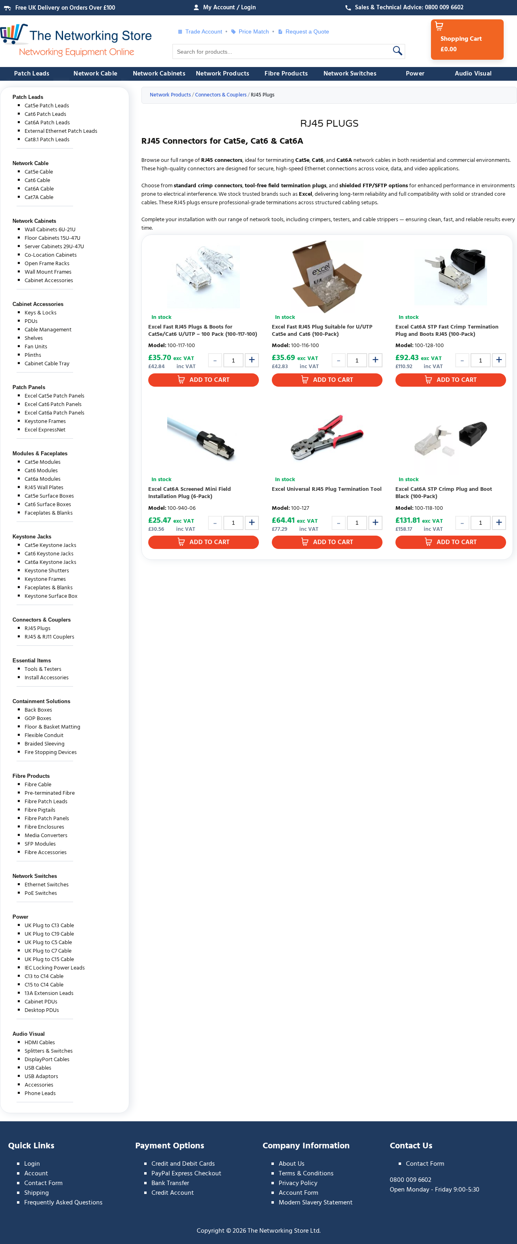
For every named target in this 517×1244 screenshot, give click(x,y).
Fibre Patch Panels (47, 818)
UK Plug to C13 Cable (49, 925)
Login (32, 1164)
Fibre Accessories (46, 852)
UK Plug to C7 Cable (48, 951)
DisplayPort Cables (47, 1059)
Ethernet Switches (47, 885)
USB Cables (38, 1068)
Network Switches (350, 74)
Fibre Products (286, 74)
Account (36, 1174)
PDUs (31, 321)
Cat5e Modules (43, 462)
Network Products (222, 74)
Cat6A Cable (39, 189)
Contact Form (43, 1183)
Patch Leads (31, 74)
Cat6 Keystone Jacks (49, 554)
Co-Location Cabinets (51, 255)
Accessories (39, 1085)
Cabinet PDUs (41, 1002)
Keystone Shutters (47, 571)
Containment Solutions (41, 701)
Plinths (33, 355)
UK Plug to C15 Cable (49, 959)
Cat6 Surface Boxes (48, 504)
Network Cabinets (159, 74)
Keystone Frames (45, 421)
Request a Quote (304, 31)
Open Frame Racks (47, 263)
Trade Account (203, 31)
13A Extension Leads (49, 993)
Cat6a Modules (43, 479)
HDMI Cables (40, 1042)
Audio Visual (473, 74)
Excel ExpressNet (45, 430)
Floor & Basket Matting (52, 727)
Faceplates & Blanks (49, 513)
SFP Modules (40, 844)
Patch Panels (29, 387)
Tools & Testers (43, 669)
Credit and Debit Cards (183, 1164)
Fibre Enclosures (44, 827)
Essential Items (32, 661)
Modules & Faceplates (40, 453)
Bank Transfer (170, 1183)
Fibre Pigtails (40, 810)
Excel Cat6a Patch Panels (54, 413)
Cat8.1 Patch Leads (47, 140)
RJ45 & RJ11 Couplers (49, 637)
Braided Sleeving (45, 744)
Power (415, 74)
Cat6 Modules (41, 470)
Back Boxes (38, 710)
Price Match (254, 31)
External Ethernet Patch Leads (61, 131)
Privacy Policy (298, 1183)
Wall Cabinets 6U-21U (50, 230)
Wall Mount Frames (48, 272)
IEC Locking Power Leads (55, 968)
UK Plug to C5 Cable (48, 942)
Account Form (298, 1193)
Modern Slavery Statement (316, 1203)
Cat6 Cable (37, 180)
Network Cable (95, 74)
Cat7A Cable (39, 197)
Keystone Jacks (32, 537)
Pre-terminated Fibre (50, 793)
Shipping (36, 1193)
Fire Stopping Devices (51, 752)
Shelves (34, 338)
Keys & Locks (41, 313)
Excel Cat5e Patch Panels (54, 396)
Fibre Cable (38, 785)
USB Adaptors (41, 1076)
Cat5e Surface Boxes (49, 496)
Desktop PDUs (42, 1010)
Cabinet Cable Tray (47, 364)
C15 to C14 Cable (44, 985)
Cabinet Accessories (49, 280)
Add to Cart (209, 380)
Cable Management (48, 330)
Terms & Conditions (306, 1174)
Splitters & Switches (49, 1051)
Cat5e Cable (39, 172)
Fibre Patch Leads (46, 801)
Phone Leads (40, 1093)
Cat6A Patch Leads (47, 123)
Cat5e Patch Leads (47, 106)
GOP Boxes (38, 718)
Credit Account (172, 1193)
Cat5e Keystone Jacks (50, 545)
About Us (292, 1164)
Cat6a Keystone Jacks (50, 562)
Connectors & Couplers (42, 620)
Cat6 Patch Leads (45, 114)
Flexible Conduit (44, 735)
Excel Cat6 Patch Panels (53, 404)
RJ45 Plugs (37, 628)
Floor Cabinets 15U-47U (52, 238)
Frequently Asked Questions (63, 1203)
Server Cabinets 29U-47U (54, 246)
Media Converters (46, 835)
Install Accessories (47, 678)
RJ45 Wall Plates (44, 487)
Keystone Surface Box (51, 596)
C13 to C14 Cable (44, 976)
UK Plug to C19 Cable (49, 934)
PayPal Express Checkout (186, 1174)
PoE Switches (41, 893)
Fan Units (36, 347)
